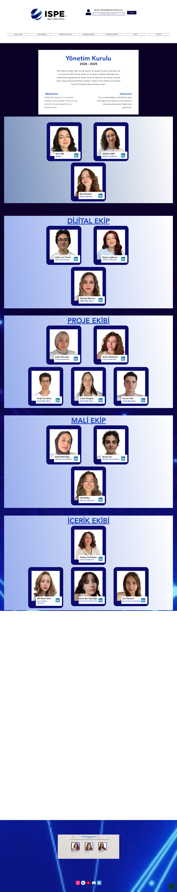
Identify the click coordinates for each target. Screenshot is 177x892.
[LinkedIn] (76, 155)
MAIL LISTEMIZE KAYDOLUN (108, 10)
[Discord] (94, 883)
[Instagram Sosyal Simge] (78, 883)
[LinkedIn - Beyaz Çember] (83, 883)
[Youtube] (88, 883)
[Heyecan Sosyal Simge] (99, 883)
